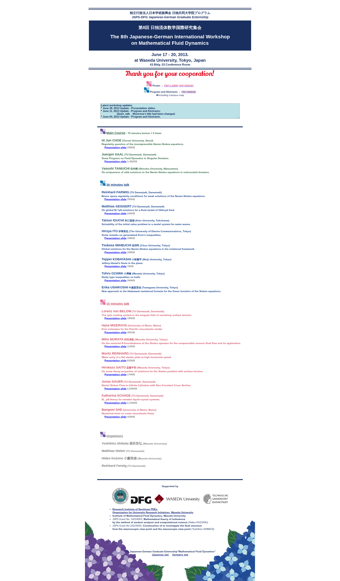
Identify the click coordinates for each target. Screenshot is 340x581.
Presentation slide (115, 147)
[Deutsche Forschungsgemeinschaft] (141, 503)
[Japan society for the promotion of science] (120, 503)
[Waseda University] (177, 503)
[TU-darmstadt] (215, 503)
